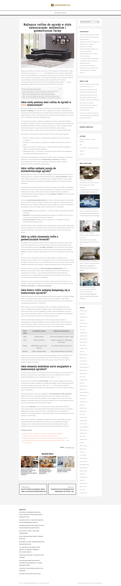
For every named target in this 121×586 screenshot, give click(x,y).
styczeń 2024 (83, 361)
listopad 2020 (83, 461)
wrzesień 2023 (83, 370)
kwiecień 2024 (83, 354)
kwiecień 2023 (83, 386)
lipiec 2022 (82, 398)
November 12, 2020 (43, 474)
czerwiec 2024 (83, 348)
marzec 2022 (83, 411)
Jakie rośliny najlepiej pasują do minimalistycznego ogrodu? (38, 92)
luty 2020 (82, 489)
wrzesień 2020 (83, 467)
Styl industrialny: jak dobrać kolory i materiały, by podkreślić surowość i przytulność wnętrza (30, 550)
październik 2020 (84, 464)
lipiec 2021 (82, 436)
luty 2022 (82, 414)
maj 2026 (82, 320)
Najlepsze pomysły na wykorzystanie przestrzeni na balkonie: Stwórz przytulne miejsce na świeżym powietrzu (29, 471)
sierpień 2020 (83, 471)
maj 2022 (82, 405)
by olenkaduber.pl (43, 21)
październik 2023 (84, 367)
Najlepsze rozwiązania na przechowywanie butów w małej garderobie (45, 438)
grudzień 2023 (83, 364)
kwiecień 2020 (83, 483)
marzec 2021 (83, 449)
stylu (23, 105)
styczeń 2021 (83, 455)
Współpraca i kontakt (60, 12)
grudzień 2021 (83, 420)
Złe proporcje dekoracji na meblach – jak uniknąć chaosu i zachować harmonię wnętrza (89, 61)
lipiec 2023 (82, 376)
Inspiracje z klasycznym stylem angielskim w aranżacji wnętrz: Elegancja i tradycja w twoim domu (89, 97)
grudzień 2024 (83, 342)
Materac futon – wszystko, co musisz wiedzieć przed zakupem (42, 433)
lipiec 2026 (82, 314)
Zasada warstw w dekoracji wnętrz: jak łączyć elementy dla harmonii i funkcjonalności (90, 37)
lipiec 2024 (82, 345)
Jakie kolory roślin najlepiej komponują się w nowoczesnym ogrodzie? (41, 96)
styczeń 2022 (83, 417)
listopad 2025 (83, 336)
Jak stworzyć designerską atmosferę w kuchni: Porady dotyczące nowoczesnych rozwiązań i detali (30, 515)
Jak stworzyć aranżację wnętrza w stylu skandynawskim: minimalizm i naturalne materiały (89, 115)
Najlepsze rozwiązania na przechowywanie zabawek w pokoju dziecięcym (89, 235)
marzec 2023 (83, 389)
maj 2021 (82, 442)
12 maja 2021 (33, 21)
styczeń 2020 (83, 492)
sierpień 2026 (83, 310)
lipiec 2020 (82, 474)
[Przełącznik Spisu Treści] (59, 89)
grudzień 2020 (83, 458)
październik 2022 (84, 392)
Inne (81, 144)
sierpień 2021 (83, 433)
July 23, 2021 (24, 476)
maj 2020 (82, 480)
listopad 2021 (83, 423)
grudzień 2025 (83, 332)
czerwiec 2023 (83, 379)
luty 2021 (82, 452)
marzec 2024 (83, 357)
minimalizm (40, 73)
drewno (50, 385)
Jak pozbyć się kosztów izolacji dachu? (30, 573)
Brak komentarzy (54, 21)
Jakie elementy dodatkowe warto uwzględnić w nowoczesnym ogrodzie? (42, 98)
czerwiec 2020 (83, 477)
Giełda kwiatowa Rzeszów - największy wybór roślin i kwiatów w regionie (64, 470)
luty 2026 (82, 329)
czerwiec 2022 (83, 401)
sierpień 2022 (83, 395)
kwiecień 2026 (83, 323)
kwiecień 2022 (83, 408)
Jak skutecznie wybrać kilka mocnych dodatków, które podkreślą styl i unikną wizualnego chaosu (30, 563)
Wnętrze (63, 21)
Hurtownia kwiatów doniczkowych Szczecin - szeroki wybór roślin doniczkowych (45, 471)
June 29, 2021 (60, 473)
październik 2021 (84, 427)
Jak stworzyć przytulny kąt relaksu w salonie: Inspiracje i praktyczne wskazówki (88, 289)
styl (65, 82)
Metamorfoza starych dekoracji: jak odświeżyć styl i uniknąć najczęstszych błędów (90, 44)
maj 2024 (82, 351)
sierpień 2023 (83, 373)
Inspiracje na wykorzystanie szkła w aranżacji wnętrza (40, 436)
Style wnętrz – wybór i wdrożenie (89, 148)
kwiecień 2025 (83, 339)
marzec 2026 (83, 326)
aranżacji (57, 377)
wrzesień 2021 (83, 430)
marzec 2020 (83, 486)
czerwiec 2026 (83, 317)
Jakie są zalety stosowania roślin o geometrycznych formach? (39, 94)
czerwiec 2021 (83, 439)
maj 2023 (82, 383)
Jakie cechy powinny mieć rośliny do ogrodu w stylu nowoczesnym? (40, 91)
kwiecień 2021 (83, 445)
